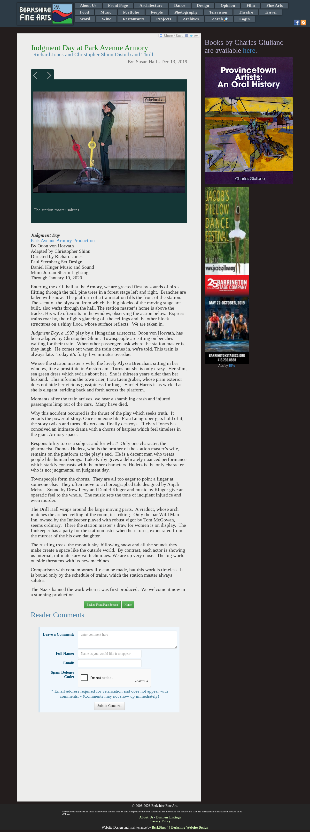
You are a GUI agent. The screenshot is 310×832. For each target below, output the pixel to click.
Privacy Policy (159, 821)
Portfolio (131, 12)
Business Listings (168, 817)
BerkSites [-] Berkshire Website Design (180, 827)
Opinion (228, 5)
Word (85, 19)
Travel (271, 12)
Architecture (151, 5)
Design (203, 5)
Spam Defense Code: (62, 674)
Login (244, 19)
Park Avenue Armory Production (63, 240)
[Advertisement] (109, 759)
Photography (186, 12)
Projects (163, 19)
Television (218, 12)
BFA (232, 365)
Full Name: (65, 653)
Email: (68, 663)
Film (251, 5)
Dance (179, 5)
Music (106, 12)
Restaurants (134, 19)
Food (84, 12)
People (157, 12)
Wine (106, 19)
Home (128, 604)
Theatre (246, 12)
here (249, 50)
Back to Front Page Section (102, 604)
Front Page (118, 5)
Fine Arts (274, 5)
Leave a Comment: (58, 634)
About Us (88, 5)
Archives (191, 19)
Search (217, 19)
